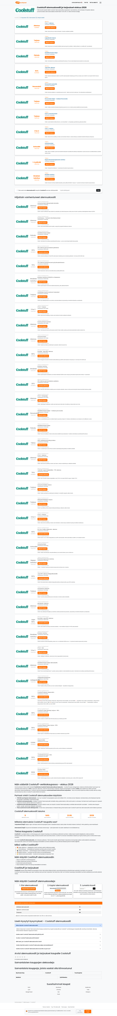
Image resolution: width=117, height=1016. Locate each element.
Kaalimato (88, 987)
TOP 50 (86, 2)
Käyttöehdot (71, 1007)
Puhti (58, 994)
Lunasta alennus (50, 27)
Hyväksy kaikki (88, 1011)
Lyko (29, 989)
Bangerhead (29, 992)
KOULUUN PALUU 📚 (77, 2)
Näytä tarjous (50, 42)
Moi (58, 992)
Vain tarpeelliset (80, 1011)
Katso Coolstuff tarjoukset (43, 209)
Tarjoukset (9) (25, 17)
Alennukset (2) (33, 17)
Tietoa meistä (46, 1007)
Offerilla (58, 989)
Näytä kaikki (41, 17)
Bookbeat (58, 987)
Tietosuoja (64, 1007)
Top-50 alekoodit (55, 1007)
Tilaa (98, 190)
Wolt (29, 987)
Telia (88, 989)
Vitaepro (88, 992)
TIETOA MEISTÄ (94, 2)
